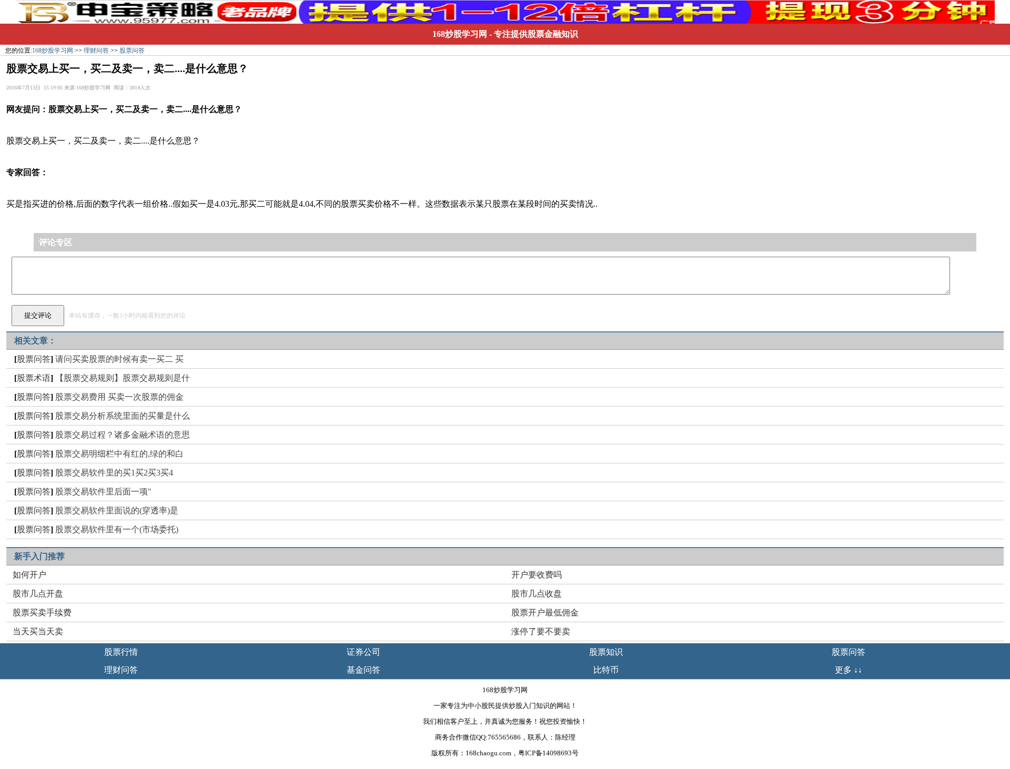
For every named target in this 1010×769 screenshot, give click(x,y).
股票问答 (132, 50)
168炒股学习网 (459, 33)
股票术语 (33, 377)
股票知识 (606, 651)
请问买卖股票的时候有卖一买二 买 (119, 359)
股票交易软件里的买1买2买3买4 (114, 472)
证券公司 (363, 651)
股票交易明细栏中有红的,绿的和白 (119, 453)
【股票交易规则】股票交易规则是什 (122, 377)
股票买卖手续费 (42, 612)
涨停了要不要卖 (540, 631)
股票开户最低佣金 (545, 612)
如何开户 (29, 574)
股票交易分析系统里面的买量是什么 (122, 415)
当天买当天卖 (38, 631)
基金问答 (363, 669)
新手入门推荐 (39, 556)
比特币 (606, 669)
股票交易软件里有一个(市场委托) (116, 529)
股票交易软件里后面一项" (103, 491)
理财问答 (96, 50)
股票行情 (121, 651)
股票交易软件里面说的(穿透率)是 (116, 510)
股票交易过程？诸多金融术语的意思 (122, 434)
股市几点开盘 (38, 593)
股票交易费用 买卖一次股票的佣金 (119, 396)
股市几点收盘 (536, 593)
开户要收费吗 (536, 574)
